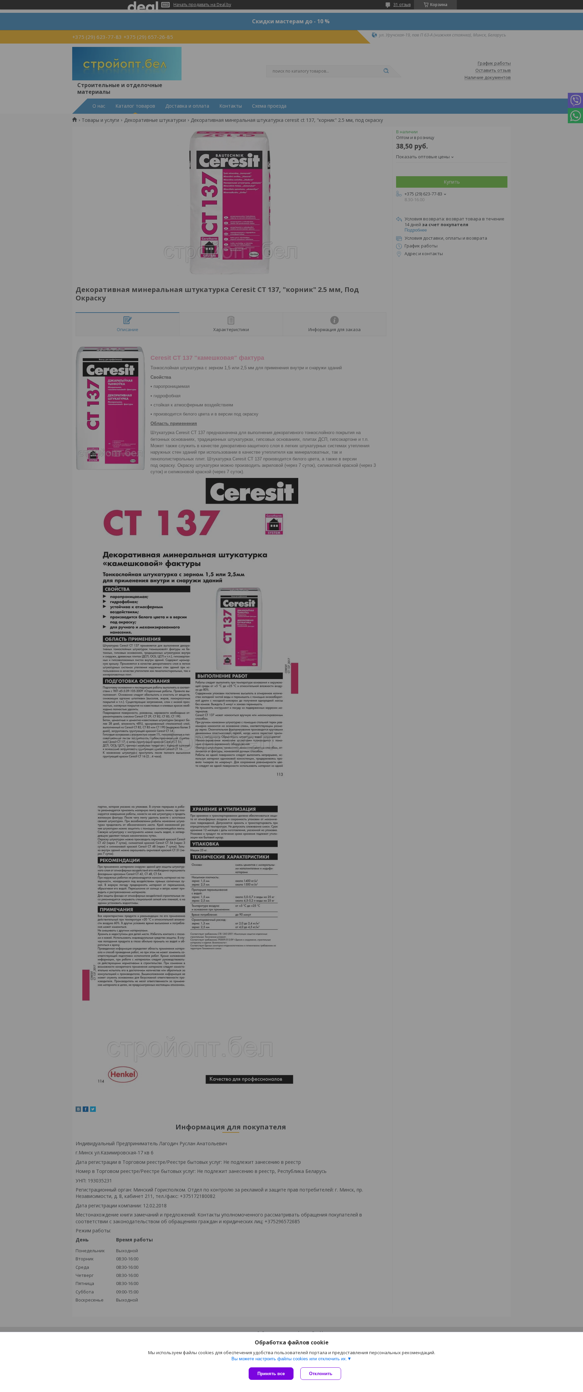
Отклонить (320, 1373)
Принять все (271, 1373)
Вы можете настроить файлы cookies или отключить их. (289, 1358)
